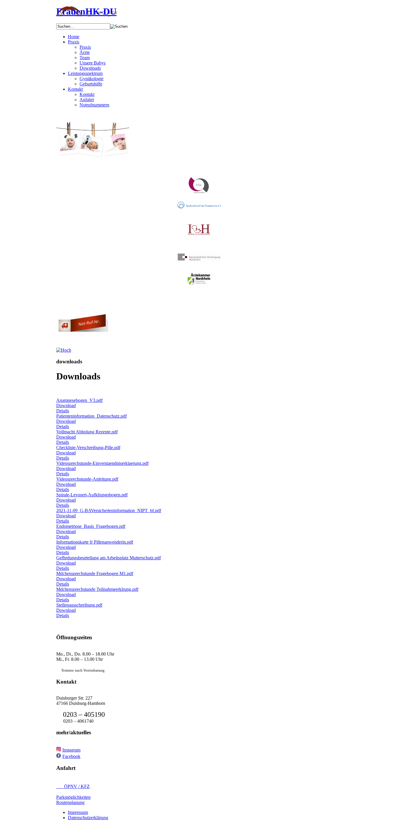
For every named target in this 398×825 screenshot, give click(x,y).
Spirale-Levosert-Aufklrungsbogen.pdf (92, 494)
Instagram (71, 749)
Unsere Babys (92, 62)
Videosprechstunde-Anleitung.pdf (87, 479)
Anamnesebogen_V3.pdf (79, 400)
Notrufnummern (94, 104)
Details (62, 410)
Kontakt (75, 89)
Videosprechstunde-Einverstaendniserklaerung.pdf (102, 463)
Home (73, 36)
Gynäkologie (91, 78)
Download (66, 405)
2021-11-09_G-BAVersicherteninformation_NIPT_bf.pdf (108, 510)
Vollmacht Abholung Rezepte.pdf (87, 431)
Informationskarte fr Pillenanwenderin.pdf (94, 542)
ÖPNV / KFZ (73, 786)
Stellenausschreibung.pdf (79, 604)
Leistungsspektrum (85, 73)
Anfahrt (87, 99)
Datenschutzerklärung (88, 817)
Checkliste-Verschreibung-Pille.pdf (88, 447)
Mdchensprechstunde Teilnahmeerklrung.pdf (97, 589)
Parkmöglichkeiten (73, 797)
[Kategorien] (63, 350)
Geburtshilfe (91, 83)
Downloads (90, 68)
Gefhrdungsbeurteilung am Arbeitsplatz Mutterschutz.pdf (108, 557)
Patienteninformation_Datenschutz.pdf (91, 416)
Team (85, 57)
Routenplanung (70, 802)
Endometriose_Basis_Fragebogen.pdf (90, 526)
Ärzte (85, 52)
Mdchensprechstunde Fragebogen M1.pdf (94, 573)
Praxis (73, 41)
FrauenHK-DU (86, 11)
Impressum (78, 812)
